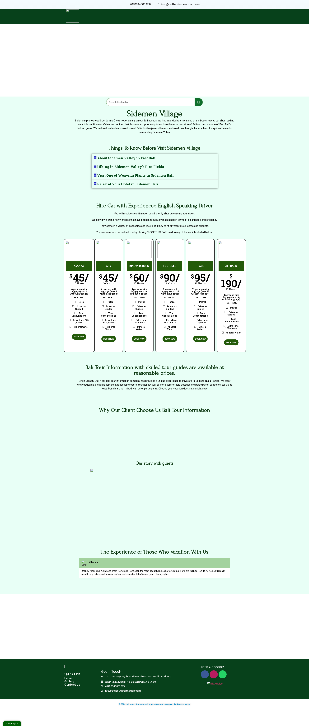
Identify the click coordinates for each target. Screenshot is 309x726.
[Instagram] (214, 674)
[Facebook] (205, 674)
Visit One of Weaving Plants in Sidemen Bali (135, 175)
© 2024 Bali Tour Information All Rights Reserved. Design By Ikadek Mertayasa (154, 704)
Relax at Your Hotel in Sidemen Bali (127, 184)
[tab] (155, 158)
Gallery (69, 681)
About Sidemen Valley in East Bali (126, 158)
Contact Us (72, 685)
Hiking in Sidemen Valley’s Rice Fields (130, 166)
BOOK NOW (79, 336)
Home (68, 678)
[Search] (199, 102)
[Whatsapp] (223, 674)
